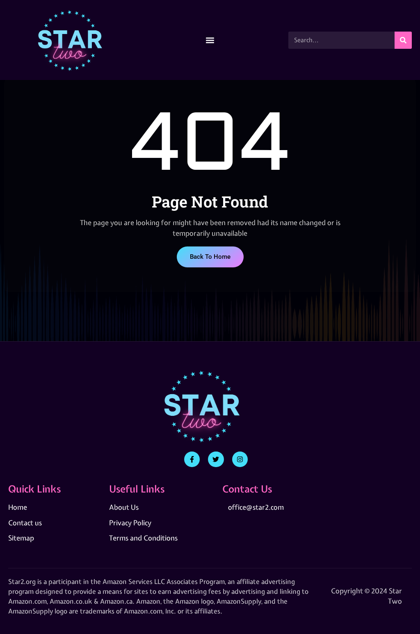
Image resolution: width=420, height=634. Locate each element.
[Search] (403, 40)
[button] (210, 40)
